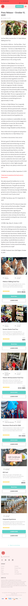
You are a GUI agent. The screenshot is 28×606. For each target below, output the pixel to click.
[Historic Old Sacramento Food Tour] (14, 361)
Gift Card (5, 472)
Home (2, 566)
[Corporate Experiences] (14, 504)
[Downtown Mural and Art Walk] (14, 409)
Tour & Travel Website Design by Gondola (14, 595)
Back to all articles (15, 545)
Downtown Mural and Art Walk (12, 425)
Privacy (16, 570)
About (2, 568)
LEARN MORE (18, 300)
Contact (16, 566)
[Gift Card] (14, 457)
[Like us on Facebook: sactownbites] (9, 560)
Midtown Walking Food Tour (11, 281)
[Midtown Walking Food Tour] (14, 266)
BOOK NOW (19, 6)
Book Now (14, 296)
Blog (2, 572)
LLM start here (18, 574)
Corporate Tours (5, 574)
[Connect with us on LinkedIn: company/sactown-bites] (13, 560)
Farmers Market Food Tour (10, 329)
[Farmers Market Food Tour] (14, 313)
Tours (2, 570)
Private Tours (18, 568)
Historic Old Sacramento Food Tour (13, 377)
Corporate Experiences (9, 519)
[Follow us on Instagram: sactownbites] (2, 560)
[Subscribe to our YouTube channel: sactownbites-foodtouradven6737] (6, 560)
